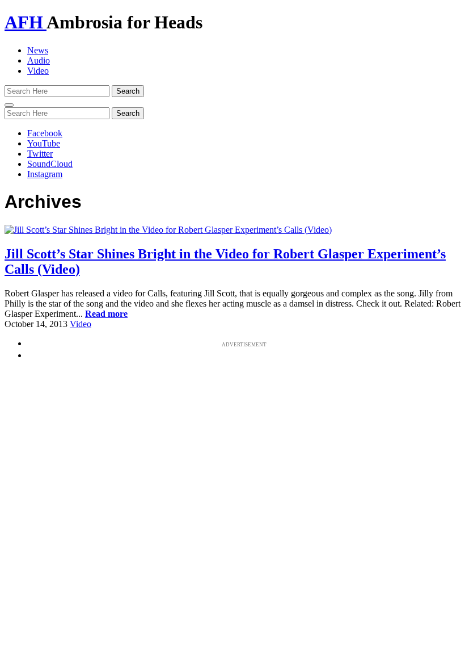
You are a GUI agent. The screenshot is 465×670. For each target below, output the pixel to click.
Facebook (44, 133)
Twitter (40, 153)
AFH (25, 22)
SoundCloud (50, 164)
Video (38, 71)
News (37, 50)
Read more (106, 314)
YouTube (43, 143)
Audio (38, 60)
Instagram (44, 174)
